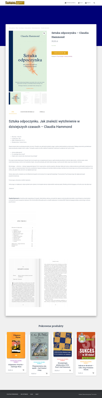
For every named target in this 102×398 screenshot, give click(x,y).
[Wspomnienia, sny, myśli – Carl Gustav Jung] (39, 346)
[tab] (14, 112)
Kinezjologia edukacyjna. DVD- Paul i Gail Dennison (62, 365)
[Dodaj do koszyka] (23, 370)
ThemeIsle (93, 394)
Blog (81, 2)
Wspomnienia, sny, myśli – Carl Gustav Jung (39, 368)
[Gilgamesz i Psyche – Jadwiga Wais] (16, 345)
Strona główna (71, 2)
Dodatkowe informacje (27, 112)
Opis (13, 112)
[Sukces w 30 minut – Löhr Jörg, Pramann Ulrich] (86, 345)
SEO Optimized (24, 394)
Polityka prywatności (12, 394)
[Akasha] (15, 2)
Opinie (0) (42, 112)
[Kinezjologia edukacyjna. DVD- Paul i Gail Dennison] (62, 344)
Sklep (88, 2)
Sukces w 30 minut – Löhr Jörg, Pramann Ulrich (85, 367)
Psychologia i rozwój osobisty (25, 28)
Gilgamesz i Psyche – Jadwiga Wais (16, 366)
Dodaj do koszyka (58, 52)
